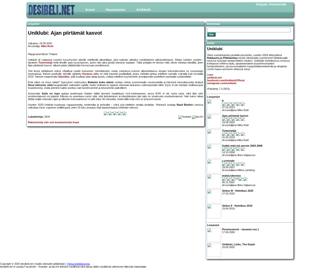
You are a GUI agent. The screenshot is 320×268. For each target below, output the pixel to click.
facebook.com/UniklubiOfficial (226, 80)
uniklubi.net (214, 77)
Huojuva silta (90, 73)
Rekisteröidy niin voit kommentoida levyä (53, 122)
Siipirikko (64, 76)
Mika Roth (47, 46)
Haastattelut (115, 9)
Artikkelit (143, 9)
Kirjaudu (261, 4)
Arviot (90, 9)
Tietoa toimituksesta (78, 263)
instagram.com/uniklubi (221, 83)
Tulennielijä (45, 62)
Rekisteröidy (278, 4)
